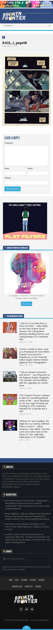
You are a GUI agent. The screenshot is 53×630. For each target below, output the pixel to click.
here (23, 569)
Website (7, 178)
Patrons (38, 586)
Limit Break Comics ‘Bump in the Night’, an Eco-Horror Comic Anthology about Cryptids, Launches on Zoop (27, 527)
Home (11, 580)
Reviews (41, 580)
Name (6, 168)
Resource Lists (17, 586)
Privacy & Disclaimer (40, 620)
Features (33, 580)
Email (30, 168)
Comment (9, 143)
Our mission (7, 486)
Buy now (26, 303)
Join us (17, 486)
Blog (17, 580)
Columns (24, 580)
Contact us (29, 586)
